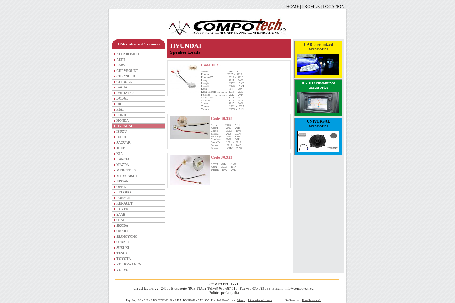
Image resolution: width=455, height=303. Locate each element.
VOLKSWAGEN (128, 264)
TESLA (122, 253)
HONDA (122, 120)
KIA (119, 154)
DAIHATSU (125, 93)
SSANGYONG (126, 237)
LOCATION (333, 6)
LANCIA (123, 159)
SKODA (122, 225)
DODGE (122, 98)
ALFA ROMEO (127, 54)
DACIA (121, 87)
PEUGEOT (124, 192)
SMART (122, 231)
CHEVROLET (127, 71)
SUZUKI (122, 248)
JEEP (120, 148)
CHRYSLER (125, 76)
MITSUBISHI (126, 176)
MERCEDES (126, 170)
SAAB (120, 214)
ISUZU (121, 131)
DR (118, 104)
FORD (121, 115)
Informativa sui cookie (260, 300)
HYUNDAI (124, 126)
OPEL (121, 187)
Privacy (241, 300)
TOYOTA (123, 259)
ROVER (122, 209)
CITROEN (124, 82)
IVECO (121, 137)
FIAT (120, 109)
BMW (120, 65)
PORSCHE (124, 198)
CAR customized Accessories (139, 44)
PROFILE (311, 6)
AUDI (120, 60)
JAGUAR (123, 143)
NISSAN (122, 181)
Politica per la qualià (224, 293)
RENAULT (124, 203)
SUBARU (123, 242)
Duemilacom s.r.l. (311, 300)
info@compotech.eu (299, 288)
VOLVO (122, 270)
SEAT (120, 220)
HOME (292, 6)
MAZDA (122, 165)
